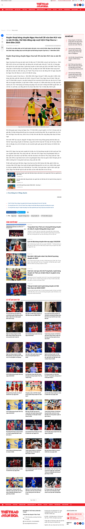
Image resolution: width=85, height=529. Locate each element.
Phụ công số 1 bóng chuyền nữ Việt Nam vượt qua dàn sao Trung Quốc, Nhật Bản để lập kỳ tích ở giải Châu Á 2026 (14, 491)
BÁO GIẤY (54, 0)
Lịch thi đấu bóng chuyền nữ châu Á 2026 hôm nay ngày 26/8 (14, 469)
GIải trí (60, 9)
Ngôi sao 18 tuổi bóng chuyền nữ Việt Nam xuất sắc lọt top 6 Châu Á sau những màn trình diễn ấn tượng (33, 491)
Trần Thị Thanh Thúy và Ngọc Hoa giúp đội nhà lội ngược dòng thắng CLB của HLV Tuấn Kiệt (27, 203)
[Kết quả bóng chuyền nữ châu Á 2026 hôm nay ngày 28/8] (14, 386)
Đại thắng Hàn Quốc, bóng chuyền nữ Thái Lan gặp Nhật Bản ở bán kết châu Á (14, 433)
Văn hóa (49, 9)
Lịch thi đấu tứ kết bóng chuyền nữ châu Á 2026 (14, 451)
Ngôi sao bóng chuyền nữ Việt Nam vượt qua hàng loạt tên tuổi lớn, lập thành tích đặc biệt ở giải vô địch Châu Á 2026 (52, 356)
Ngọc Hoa (13, 215)
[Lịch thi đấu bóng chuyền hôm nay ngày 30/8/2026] (34, 327)
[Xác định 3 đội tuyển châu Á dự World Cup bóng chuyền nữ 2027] (16, 259)
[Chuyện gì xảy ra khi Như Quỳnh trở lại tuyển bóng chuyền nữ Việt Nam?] (34, 386)
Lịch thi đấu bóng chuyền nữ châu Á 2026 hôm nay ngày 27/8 (34, 432)
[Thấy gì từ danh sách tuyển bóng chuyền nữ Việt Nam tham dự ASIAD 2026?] (16, 289)
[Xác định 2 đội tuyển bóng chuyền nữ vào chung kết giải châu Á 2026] (34, 347)
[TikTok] (83, 0)
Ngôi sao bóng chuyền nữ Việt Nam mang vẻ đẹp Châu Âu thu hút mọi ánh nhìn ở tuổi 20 (13, 335)
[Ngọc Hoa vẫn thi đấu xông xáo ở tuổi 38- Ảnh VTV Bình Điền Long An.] (33, 107)
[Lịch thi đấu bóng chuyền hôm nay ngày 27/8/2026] (53, 425)
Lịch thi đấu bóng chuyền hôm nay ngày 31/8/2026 (43, 241)
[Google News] (53, 46)
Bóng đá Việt (32, 9)
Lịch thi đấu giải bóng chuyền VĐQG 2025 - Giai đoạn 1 (29, 185)
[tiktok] (80, 5)
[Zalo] (83, 5)
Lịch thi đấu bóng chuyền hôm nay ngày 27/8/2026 (53, 432)
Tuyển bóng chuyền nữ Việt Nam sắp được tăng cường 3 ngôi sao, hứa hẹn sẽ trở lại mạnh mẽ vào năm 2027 (53, 336)
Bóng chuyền (15, 30)
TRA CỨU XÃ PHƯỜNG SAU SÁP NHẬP (64, 0)
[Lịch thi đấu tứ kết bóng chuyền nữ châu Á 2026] (14, 443)
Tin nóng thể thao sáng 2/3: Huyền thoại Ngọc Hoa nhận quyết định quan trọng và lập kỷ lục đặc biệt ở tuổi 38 (31, 207)
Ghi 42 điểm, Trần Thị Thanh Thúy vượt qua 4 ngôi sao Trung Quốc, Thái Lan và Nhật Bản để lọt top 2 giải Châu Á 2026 (53, 471)
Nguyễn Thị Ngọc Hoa (24, 215)
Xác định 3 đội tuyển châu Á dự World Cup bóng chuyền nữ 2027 (42, 257)
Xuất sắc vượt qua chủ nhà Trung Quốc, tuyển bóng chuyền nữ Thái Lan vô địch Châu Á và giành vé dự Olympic (44, 273)
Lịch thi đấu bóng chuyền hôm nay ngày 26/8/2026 (34, 469)
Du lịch (55, 9)
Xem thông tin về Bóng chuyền (17, 193)
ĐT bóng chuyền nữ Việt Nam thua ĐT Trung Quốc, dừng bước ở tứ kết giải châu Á (53, 376)
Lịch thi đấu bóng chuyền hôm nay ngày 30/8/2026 (34, 334)
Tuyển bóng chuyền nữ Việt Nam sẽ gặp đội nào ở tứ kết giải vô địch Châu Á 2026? (33, 452)
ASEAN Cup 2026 (9, 9)
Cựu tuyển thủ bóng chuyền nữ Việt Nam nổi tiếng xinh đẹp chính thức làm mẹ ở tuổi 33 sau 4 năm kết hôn (53, 316)
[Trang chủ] (2, 9)
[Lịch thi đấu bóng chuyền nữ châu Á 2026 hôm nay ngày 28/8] (53, 386)
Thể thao (24, 9)
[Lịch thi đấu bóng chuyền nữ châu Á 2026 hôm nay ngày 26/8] (14, 462)
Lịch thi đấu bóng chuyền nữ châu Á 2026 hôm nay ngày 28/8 (53, 393)
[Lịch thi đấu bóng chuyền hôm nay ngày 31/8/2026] (16, 245)
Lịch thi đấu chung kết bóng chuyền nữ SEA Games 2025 (75, 58)
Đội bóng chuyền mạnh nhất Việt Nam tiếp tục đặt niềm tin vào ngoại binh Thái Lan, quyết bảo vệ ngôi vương (39, 174)
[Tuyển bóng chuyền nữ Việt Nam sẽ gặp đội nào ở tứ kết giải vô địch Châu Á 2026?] (34, 443)
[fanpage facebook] (75, 5)
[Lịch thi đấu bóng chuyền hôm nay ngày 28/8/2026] (14, 405)
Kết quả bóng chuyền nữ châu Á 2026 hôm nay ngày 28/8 (14, 393)
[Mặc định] (2, 48)
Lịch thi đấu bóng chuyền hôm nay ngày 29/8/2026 (14, 375)
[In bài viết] (2, 42)
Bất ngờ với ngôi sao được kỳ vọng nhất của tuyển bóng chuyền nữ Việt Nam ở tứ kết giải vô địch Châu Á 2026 (34, 414)
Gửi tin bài (75, 0)
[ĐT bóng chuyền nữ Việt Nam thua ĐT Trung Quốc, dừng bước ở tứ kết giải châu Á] (53, 367)
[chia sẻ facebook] (2, 38)
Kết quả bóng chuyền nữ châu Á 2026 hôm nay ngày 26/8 (52, 451)
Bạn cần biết (75, 9)
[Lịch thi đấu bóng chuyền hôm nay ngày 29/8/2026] (14, 367)
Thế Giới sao (67, 9)
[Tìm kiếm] (2, 5)
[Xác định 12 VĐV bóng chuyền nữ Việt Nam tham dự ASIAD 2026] (34, 307)
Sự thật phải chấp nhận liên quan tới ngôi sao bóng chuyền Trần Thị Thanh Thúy (34, 376)
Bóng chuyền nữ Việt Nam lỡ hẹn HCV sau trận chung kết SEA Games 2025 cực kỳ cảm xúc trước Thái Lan (75, 42)
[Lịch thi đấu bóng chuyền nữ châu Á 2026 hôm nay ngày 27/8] (34, 425)
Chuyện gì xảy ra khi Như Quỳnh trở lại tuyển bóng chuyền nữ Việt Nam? (34, 394)
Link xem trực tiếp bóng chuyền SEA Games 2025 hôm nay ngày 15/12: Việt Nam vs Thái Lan (75, 75)
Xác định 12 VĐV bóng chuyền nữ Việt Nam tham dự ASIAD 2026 (34, 314)
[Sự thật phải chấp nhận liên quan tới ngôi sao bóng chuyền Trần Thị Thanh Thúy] (34, 367)
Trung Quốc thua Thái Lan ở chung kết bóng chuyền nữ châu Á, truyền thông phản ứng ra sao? (44, 228)
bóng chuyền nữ (35, 215)
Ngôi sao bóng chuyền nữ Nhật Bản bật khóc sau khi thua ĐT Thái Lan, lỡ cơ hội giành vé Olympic (14, 355)
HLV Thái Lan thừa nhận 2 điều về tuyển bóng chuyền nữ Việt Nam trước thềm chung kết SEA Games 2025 (75, 66)
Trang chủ (3, 30)
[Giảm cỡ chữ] (2, 50)
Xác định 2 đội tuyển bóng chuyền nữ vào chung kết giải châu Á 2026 (34, 355)
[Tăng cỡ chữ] (2, 45)
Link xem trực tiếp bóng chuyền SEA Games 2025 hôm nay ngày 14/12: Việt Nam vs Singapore (75, 51)
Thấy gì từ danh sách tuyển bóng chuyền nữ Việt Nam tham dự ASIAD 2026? (43, 287)
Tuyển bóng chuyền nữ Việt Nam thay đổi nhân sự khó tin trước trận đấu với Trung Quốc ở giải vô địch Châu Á (53, 414)
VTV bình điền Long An (46, 215)
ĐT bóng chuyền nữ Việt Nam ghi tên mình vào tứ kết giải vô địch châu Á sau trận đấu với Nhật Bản (53, 490)
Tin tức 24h (17, 9)
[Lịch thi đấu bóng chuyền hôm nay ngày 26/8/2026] (34, 462)
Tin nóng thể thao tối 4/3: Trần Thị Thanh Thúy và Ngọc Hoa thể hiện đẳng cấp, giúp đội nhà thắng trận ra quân (31, 205)
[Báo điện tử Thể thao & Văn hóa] (42, 5)
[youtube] (77, 5)
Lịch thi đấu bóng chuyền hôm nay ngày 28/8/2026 (14, 412)
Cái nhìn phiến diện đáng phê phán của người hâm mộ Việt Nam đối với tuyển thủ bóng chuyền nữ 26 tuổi (39, 180)
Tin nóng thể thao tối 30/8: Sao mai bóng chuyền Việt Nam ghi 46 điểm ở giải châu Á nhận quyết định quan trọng (14, 316)
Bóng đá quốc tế (41, 9)
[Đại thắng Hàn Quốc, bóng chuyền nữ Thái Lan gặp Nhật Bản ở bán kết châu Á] (14, 425)
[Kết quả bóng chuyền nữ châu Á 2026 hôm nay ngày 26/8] (53, 443)
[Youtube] (81, 0)
